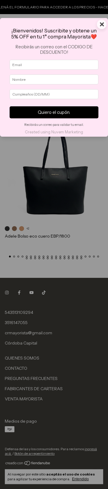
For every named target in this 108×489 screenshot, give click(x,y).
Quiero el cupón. (54, 112)
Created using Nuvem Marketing (54, 132)
